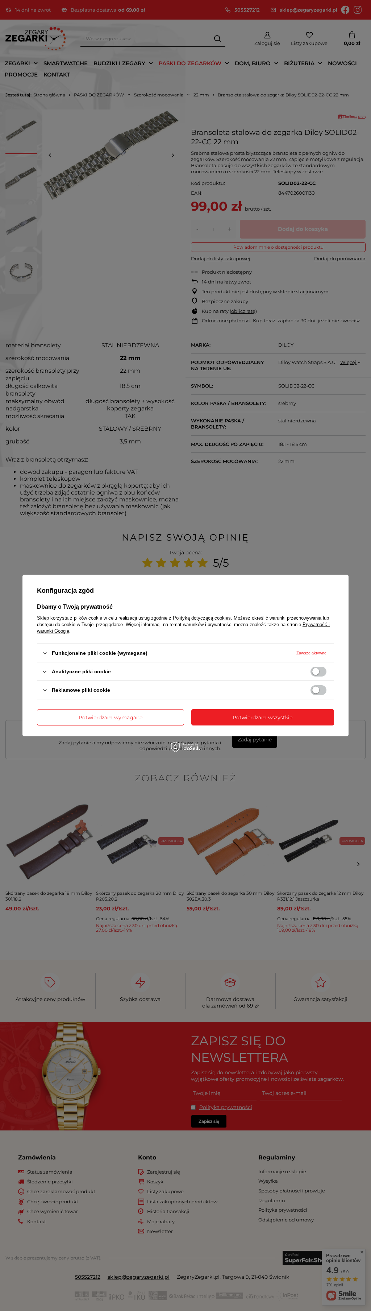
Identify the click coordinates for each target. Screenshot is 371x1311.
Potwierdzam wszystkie (262, 717)
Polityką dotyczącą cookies (202, 618)
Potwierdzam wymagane (110, 717)
